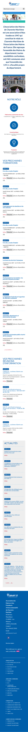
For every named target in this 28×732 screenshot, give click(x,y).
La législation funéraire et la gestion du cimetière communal (14, 297)
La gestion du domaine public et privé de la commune (14, 335)
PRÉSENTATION (10, 721)
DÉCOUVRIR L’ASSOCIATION (13, 662)
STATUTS (9, 669)
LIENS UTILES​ (10, 673)
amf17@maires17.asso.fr (11, 633)
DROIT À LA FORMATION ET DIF (14, 709)
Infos (4, 178)
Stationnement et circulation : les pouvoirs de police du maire (13, 278)
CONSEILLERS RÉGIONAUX (13, 688)
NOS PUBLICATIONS (11, 666)
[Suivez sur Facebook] (8, 638)
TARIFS (9, 711)
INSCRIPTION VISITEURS (12, 723)
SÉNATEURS (10, 695)
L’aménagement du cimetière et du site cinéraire (13, 206)
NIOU (16, 649)
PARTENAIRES (10, 671)
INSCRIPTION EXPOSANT (13, 725)
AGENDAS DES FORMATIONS (14, 704)
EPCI (8, 683)
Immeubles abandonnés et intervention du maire (11, 316)
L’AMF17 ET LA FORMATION (13, 702)
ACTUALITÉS (10, 664)
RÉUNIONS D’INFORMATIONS (14, 707)
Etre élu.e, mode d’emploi (10, 171)
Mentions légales (10, 643)
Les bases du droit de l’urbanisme (13, 260)
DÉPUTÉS (9, 693)
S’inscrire (9, 178)
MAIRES (9, 680)
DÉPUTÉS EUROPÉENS (12, 690)
